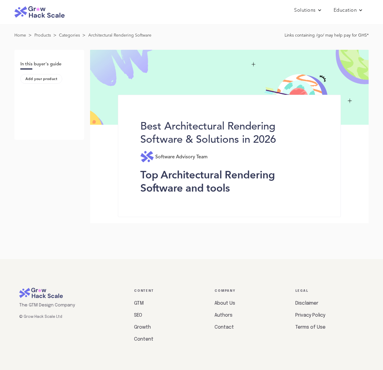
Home (20, 35)
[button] (308, 10)
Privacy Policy (310, 315)
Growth (142, 327)
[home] (39, 12)
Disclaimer (306, 303)
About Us (225, 303)
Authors (223, 315)
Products (42, 35)
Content (143, 339)
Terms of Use (310, 327)
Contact (224, 327)
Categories (69, 35)
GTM (139, 303)
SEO (138, 315)
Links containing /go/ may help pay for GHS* (327, 35)
